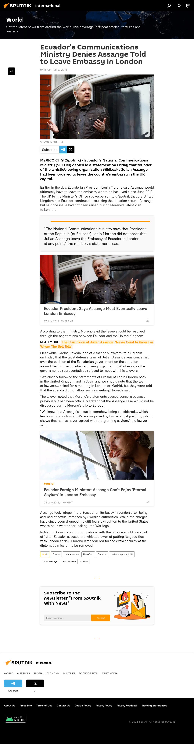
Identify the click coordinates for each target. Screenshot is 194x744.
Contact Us (63, 705)
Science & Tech (88, 673)
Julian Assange (49, 561)
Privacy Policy (103, 705)
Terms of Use (44, 705)
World (48, 483)
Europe (56, 554)
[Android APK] (15, 719)
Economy (52, 673)
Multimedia (110, 673)
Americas (23, 673)
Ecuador (102, 554)
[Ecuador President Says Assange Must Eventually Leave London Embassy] (97, 279)
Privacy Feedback (127, 705)
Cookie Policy (83, 705)
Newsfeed (88, 554)
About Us (9, 705)
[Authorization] (169, 5)
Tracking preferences (154, 705)
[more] (148, 321)
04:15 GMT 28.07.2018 (53, 69)
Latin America (72, 554)
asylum (84, 561)
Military (69, 673)
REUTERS (47, 141)
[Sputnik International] (18, 9)
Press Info (26, 705)
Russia (38, 673)
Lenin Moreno (69, 561)
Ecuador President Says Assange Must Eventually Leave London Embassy (95, 311)
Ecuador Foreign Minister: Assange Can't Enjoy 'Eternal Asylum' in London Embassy (95, 492)
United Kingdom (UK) (122, 554)
